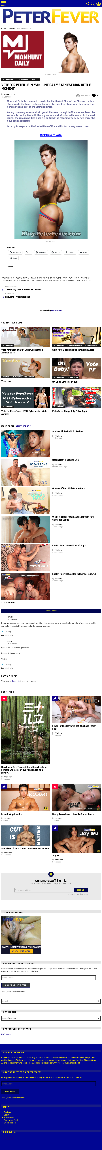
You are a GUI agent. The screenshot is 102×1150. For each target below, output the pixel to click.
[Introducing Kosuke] (25, 797)
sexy (80, 280)
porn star (59, 280)
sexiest (72, 280)
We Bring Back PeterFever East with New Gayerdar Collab (73, 518)
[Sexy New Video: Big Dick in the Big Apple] (76, 337)
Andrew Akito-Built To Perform (68, 431)
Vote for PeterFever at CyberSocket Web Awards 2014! (22, 351)
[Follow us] (87, 3)
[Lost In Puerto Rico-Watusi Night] (25, 557)
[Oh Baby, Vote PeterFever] (76, 368)
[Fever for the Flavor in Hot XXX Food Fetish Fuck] (76, 709)
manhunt (87, 278)
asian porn (8, 278)
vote (88, 280)
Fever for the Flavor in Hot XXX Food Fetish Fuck (74, 727)
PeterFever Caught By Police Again (70, 411)
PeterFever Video (91, 346)
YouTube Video (72, 378)
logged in (16, 681)
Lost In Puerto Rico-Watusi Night (69, 545)
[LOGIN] (98, 3)
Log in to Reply (7, 635)
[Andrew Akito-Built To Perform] (25, 443)
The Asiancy (29, 377)
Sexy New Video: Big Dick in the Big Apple (73, 350)
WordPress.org (10, 1123)
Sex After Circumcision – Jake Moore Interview (25, 848)
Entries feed (9, 1117)
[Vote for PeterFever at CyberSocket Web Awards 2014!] (25, 337)
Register (7, 1112)
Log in (6, 1115)
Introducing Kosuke (11, 814)
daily (27, 278)
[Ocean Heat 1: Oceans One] (25, 472)
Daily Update (8, 346)
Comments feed (11, 1120)
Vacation (6, 381)
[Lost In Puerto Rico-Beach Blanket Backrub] (25, 586)
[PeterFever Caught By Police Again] (76, 397)
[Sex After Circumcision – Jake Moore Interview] (25, 835)
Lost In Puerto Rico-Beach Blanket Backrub (74, 574)
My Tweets (6, 1034)
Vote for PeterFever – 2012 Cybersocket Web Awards (23, 412)
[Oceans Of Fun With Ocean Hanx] (25, 500)
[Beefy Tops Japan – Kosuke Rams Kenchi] (76, 797)
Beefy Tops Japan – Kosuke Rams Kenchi (73, 814)
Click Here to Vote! (51, 135)
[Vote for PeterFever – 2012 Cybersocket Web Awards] (25, 397)
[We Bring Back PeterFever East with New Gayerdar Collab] (25, 529)
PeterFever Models (74, 346)
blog (19, 278)
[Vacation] (25, 368)
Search (98, 1002)
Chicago (6, 377)
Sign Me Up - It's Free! (16, 985)
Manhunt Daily (10, 280)
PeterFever (38, 280)
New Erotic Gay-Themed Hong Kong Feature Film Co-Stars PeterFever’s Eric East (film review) (24, 770)
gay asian (44, 278)
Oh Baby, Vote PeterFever (65, 382)
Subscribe (10, 1091)
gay (34, 278)
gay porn (74, 278)
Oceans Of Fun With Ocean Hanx (68, 488)
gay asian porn (59, 278)
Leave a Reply (51, 611)
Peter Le (25, 280)
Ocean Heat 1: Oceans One (65, 460)
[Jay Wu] (76, 839)
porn (49, 280)
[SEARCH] (93, 3)
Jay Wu (56, 855)
